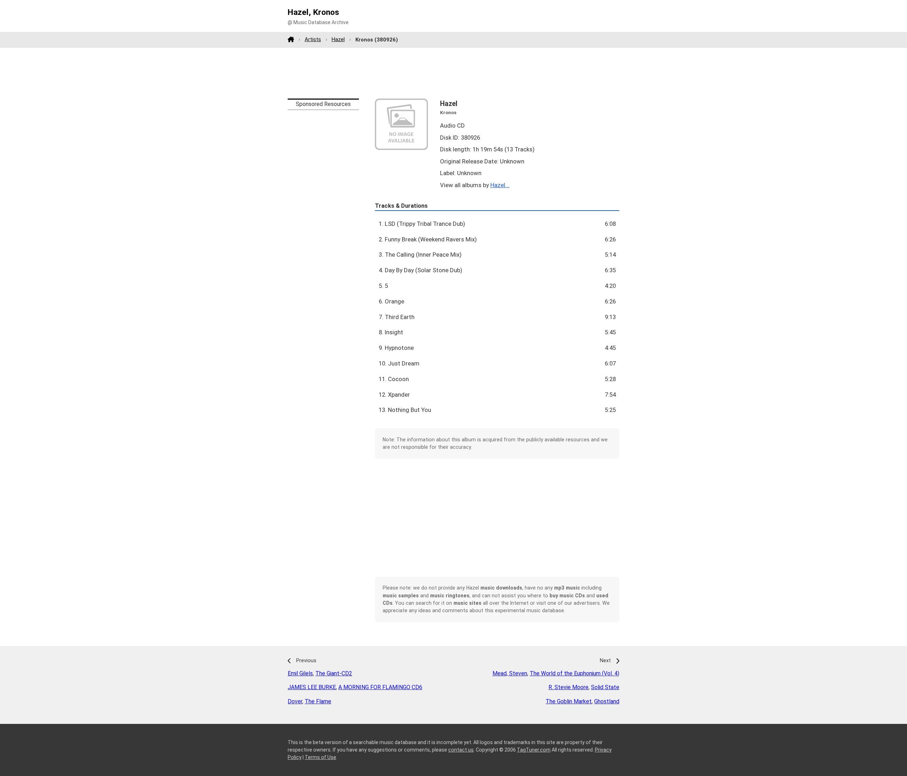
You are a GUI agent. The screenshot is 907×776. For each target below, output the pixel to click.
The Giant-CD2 (333, 673)
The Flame (318, 701)
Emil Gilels (300, 673)
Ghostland (606, 701)
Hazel (338, 39)
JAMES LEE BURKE (312, 687)
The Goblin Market (569, 701)
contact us (461, 750)
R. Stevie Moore (568, 687)
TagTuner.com (534, 750)
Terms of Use (320, 757)
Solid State (605, 687)
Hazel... (499, 185)
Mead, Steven (509, 673)
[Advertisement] (453, 73)
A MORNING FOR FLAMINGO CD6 (380, 687)
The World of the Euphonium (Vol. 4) (574, 673)
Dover (295, 701)
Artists (313, 39)
